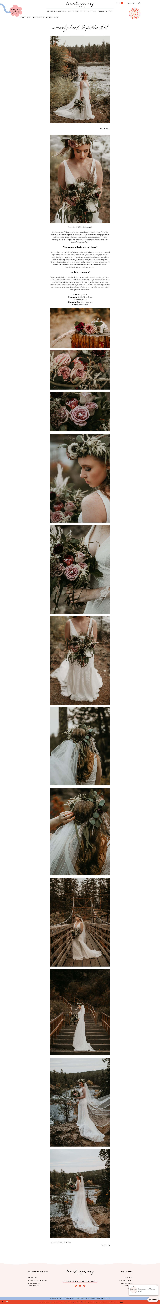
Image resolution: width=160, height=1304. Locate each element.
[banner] (80, 4)
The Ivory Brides (126, 1283)
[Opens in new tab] (80, 179)
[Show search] (116, 3)
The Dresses (128, 1278)
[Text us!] (153, 1300)
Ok (7, 1302)
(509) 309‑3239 (32, 1278)
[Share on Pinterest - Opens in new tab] (109, 1245)
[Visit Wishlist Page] (122, 3)
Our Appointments (125, 1280)
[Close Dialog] (3, 1302)
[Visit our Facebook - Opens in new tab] (80, 1286)
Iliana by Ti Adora (82, 295)
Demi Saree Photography (84, 302)
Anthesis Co (83, 300)
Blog (29, 17)
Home (22, 17)
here (121, 1302)
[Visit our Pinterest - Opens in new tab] (76, 1286)
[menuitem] (116, 3)
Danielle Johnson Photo (85, 297)
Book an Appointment (61, 1243)
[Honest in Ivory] (80, 1272)
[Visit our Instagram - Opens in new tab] (84, 1286)
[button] (131, 3)
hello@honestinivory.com (37, 1280)
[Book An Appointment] (134, 13)
